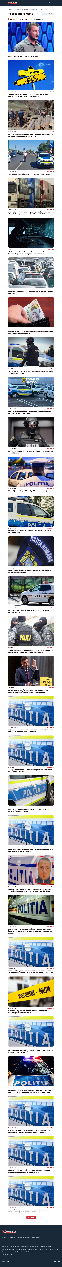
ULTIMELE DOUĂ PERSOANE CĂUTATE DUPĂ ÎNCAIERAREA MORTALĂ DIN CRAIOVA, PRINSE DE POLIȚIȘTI (30, 850)
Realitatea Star (24, 1246)
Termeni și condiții (12, 1237)
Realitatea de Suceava (33, 1249)
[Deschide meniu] (54, 3)
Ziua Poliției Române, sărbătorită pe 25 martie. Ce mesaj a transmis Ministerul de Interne (28, 492)
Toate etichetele (48, 14)
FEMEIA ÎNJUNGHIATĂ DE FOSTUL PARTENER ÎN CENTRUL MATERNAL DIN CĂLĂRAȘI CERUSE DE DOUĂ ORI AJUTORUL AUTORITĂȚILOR (30, 1091)
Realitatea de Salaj (34, 1246)
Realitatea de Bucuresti (31, 1251)
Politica (51, 687)
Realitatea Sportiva (14, 1246)
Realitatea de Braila (54, 1249)
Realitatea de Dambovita (45, 1246)
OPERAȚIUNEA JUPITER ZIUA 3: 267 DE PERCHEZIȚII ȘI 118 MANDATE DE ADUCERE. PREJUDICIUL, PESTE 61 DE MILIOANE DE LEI (30, 651)
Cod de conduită (36, 1237)
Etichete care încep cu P (30, 9)
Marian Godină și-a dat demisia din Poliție (23, 56)
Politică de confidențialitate (24, 1237)
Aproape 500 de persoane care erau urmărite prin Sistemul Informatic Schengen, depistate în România (28, 95)
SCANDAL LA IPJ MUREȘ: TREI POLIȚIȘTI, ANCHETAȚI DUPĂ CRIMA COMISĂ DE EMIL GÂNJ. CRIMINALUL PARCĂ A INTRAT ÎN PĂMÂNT (29, 890)
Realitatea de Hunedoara (7, 1251)
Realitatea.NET (5, 1246)
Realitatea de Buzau (19, 1251)
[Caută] (49, 3)
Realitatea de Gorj (44, 1249)
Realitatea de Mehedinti (44, 1251)
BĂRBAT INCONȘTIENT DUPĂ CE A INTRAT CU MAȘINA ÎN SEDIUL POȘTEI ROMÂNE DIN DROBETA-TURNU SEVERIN (29, 1171)
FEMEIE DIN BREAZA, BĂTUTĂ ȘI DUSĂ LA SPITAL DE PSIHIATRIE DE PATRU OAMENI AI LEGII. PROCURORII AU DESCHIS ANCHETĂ (29, 1131)
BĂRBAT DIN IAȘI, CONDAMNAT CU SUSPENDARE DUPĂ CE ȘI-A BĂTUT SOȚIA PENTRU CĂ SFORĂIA (28, 1012)
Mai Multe (31, 1217)
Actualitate (50, 54)
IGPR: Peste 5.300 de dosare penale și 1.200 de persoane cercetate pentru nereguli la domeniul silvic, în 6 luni (30, 135)
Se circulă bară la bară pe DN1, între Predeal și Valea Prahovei (29, 174)
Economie (51, 249)
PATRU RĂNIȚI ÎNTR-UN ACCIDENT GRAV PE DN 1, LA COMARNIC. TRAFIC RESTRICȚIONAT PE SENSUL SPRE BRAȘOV (29, 1211)
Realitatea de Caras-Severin (8, 1249)
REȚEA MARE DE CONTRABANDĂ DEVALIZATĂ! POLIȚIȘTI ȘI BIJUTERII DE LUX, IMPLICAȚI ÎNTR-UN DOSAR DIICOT (30, 731)
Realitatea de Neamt (21, 1249)
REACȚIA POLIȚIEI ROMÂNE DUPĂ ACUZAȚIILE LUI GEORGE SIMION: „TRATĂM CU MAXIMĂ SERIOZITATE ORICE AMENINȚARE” (29, 691)
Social (52, 92)
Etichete (19, 9)
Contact (4, 1237)
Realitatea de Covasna (7, 1254)
